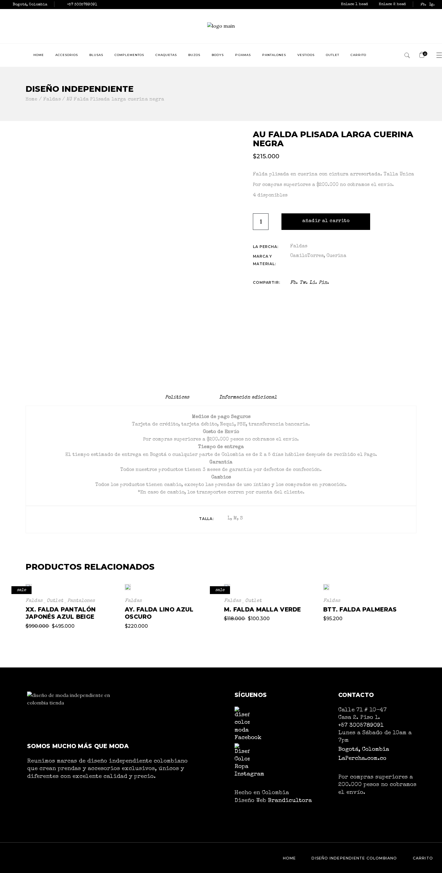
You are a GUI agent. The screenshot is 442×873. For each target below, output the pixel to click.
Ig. (432, 5)
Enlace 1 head (355, 4)
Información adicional (248, 397)
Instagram (249, 774)
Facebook (248, 738)
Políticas (177, 397)
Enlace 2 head (392, 4)
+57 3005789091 (360, 726)
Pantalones (81, 601)
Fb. (423, 5)
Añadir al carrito (325, 221)
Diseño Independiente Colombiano (354, 858)
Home (289, 858)
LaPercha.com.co (362, 759)
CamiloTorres (307, 256)
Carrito (423, 858)
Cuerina (336, 256)
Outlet (55, 601)
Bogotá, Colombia (363, 750)
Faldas (298, 246)
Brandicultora (290, 801)
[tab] (177, 398)
